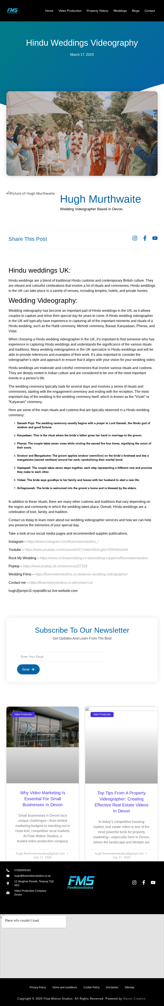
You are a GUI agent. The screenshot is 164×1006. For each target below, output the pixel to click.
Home (49, 10)
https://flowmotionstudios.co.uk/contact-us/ (61, 582)
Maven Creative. (135, 998)
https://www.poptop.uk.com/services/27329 (55, 566)
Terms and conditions (64, 987)
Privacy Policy (38, 987)
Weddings (120, 10)
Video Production (70, 10)
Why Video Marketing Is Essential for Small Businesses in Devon (42, 798)
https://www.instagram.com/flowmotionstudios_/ (62, 541)
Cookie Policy (91, 987)
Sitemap (129, 987)
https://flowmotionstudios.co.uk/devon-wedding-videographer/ (81, 574)
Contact (150, 10)
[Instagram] (135, 238)
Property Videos (97, 10)
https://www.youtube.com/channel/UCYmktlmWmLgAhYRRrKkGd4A (76, 550)
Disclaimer (112, 987)
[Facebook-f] (145, 238)
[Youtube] (155, 238)
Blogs (135, 10)
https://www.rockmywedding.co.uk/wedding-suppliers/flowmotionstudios (94, 558)
